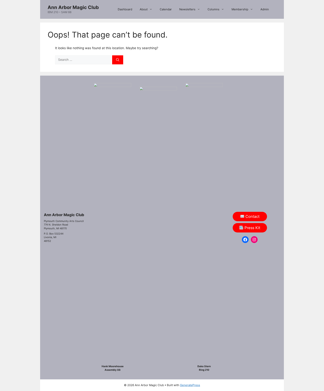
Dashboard (125, 9)
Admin (264, 9)
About (144, 9)
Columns (213, 9)
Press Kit (251, 228)
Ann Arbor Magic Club (73, 7)
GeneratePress (190, 385)
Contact (252, 216)
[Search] (117, 59)
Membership (240, 9)
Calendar (166, 9)
